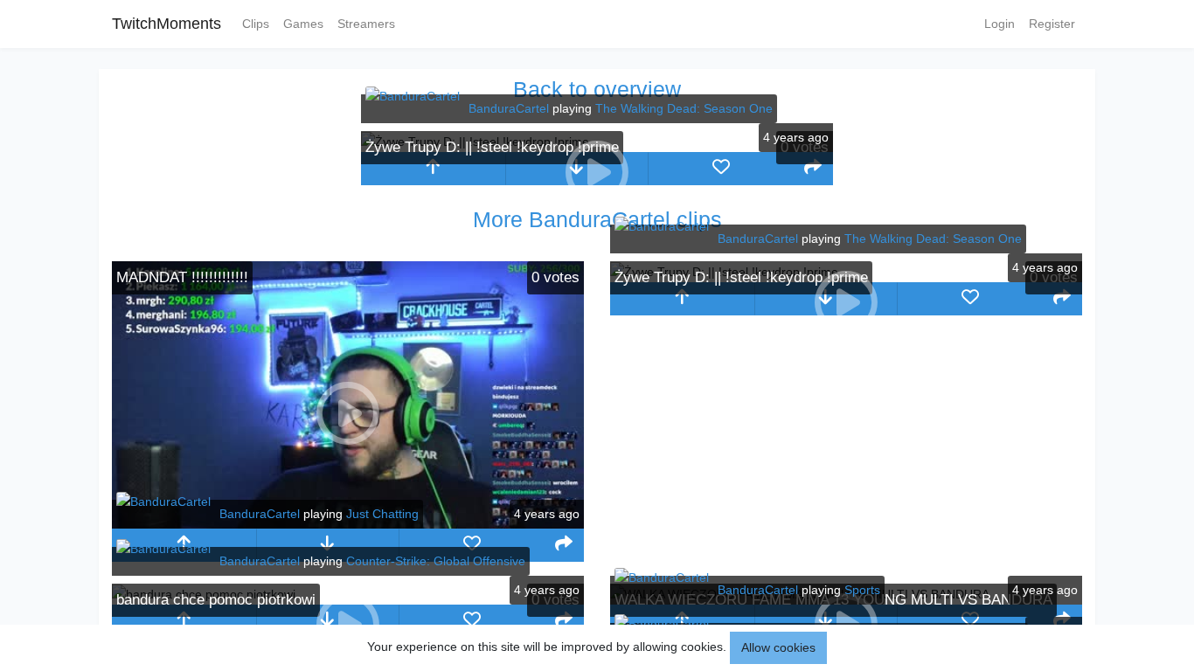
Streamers (366, 24)
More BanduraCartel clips (597, 219)
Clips (255, 24)
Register (1052, 24)
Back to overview (597, 89)
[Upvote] (433, 168)
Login (999, 24)
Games (303, 24)
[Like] (721, 168)
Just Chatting (382, 514)
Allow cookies (778, 647)
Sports (862, 590)
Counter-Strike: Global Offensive (435, 561)
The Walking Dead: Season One (684, 108)
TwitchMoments (166, 23)
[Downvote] (328, 545)
